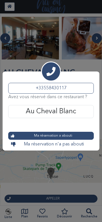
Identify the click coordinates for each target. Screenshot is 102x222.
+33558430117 (51, 88)
